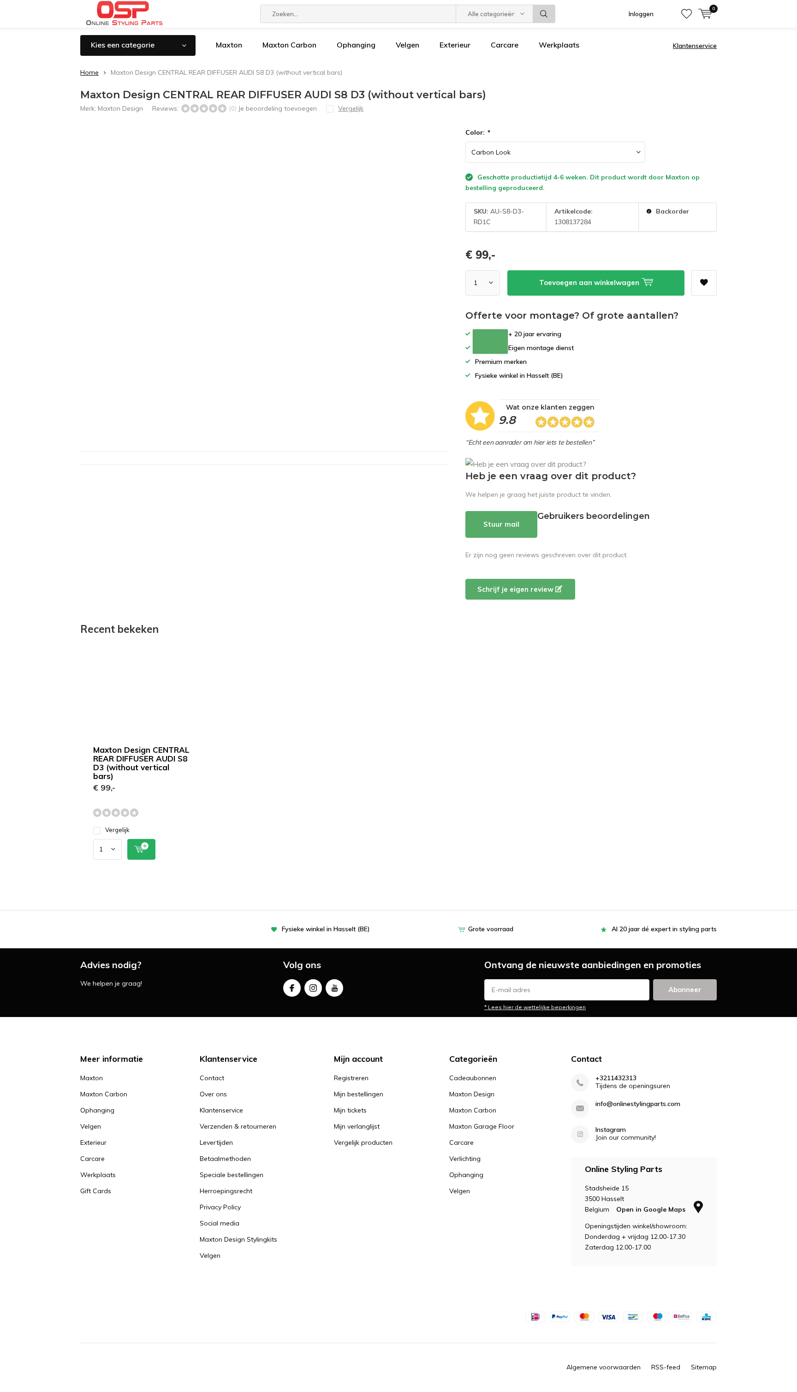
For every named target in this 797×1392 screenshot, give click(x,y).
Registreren (351, 1078)
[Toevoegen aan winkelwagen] (141, 849)
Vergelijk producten (363, 1142)
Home (89, 72)
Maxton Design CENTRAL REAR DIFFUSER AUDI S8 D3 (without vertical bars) (141, 763)
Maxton (229, 44)
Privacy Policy (220, 1207)
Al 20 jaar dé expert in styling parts (664, 929)
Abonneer (685, 989)
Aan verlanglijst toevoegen (704, 283)
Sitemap (704, 1367)
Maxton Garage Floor (481, 1126)
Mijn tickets (350, 1110)
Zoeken (544, 14)
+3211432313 (615, 1078)
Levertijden (216, 1142)
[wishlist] (686, 14)
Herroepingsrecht (226, 1191)
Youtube (334, 988)
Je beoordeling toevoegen (277, 108)
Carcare (504, 44)
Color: (477, 132)
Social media (219, 1223)
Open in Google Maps (651, 1209)
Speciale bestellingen (231, 1175)
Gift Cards (95, 1191)
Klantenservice (695, 46)
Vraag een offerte (490, 341)
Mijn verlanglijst (357, 1126)
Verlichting (465, 1158)
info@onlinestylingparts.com (637, 1104)
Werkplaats (559, 44)
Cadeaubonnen (472, 1078)
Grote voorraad (490, 929)
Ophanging (356, 44)
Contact (212, 1078)
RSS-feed (665, 1367)
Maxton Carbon (289, 44)
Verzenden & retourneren (238, 1126)
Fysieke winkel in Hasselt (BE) (326, 929)
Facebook (292, 988)
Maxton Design (120, 108)
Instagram (313, 988)
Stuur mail (501, 524)
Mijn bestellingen (358, 1094)
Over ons (213, 1094)
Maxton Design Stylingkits (238, 1239)
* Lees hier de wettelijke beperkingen (535, 1007)
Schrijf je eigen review (516, 589)
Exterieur (455, 44)
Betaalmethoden (225, 1158)
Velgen (407, 44)
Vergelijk (117, 829)
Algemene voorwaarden (603, 1367)
